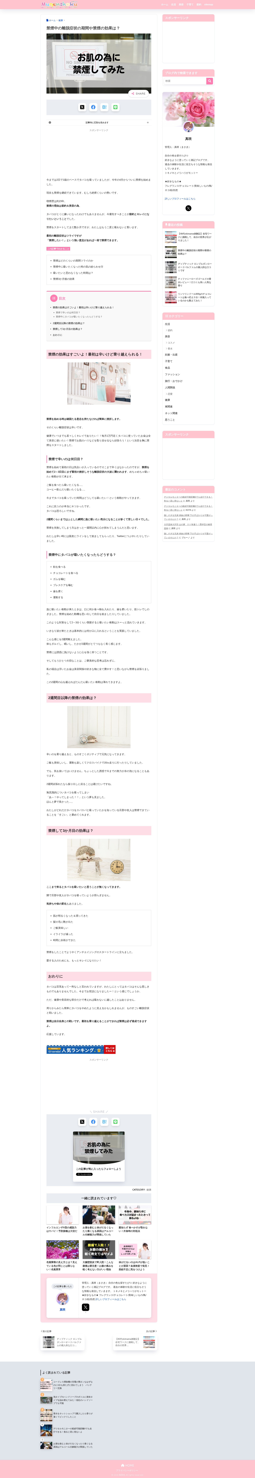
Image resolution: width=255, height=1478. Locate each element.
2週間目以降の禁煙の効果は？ (69, 323)
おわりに (57, 334)
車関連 (169, 406)
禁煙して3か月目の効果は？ (67, 329)
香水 (170, 348)
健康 (149, 1189)
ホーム (164, 4)
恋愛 (170, 394)
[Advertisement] (98, 154)
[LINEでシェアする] (115, 107)
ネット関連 (171, 413)
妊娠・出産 (171, 354)
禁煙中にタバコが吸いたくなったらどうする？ (79, 316)
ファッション (172, 374)
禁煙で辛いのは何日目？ (68, 312)
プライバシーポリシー (127, 1470)
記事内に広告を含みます (97, 122)
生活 (173, 4)
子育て (190, 4)
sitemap (208, 4)
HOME (129, 1465)
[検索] (209, 81)
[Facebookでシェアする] (93, 107)
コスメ (171, 342)
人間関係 (170, 387)
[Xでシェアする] (82, 107)
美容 (181, 4)
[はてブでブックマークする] (104, 107)
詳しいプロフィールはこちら (110, 1299)
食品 (167, 367)
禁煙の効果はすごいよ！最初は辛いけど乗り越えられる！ (83, 307)
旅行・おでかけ (174, 381)
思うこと (170, 419)
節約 (199, 4)
